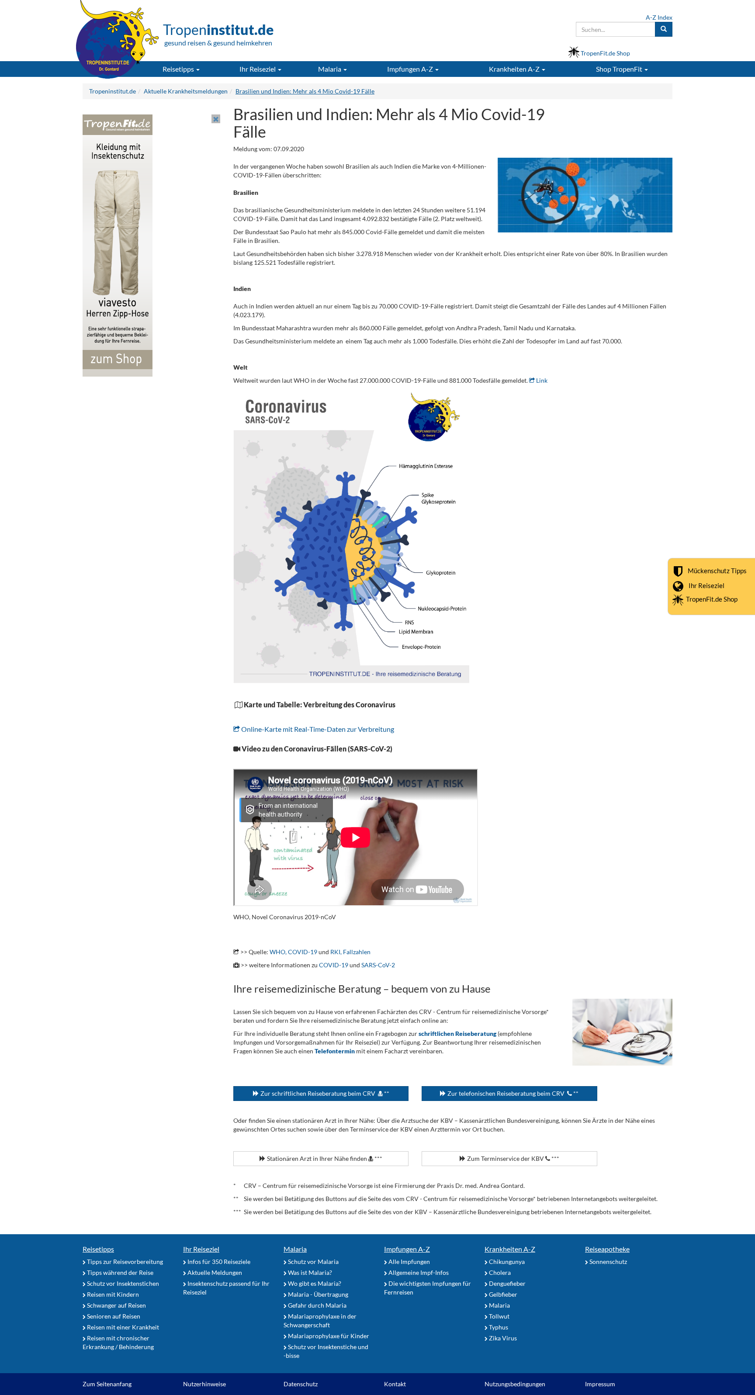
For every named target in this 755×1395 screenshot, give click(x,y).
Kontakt (395, 1384)
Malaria (295, 1249)
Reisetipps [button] (179, 69)
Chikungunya (506, 1261)
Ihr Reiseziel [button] (258, 69)
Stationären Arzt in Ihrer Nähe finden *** (324, 1158)
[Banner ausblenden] (216, 119)
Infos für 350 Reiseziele (218, 1261)
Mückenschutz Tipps (717, 571)
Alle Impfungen (408, 1261)
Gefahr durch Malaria (316, 1305)
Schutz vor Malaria (313, 1261)
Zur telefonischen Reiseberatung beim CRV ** (512, 1093)
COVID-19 (333, 965)
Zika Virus (502, 1338)
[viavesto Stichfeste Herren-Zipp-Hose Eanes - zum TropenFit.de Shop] (117, 245)
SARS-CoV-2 (378, 965)
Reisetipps (98, 1249)
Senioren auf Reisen (113, 1316)
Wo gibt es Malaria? (314, 1283)
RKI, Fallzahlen (350, 951)
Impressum (600, 1384)
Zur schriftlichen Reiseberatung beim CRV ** (324, 1093)
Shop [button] (619, 69)
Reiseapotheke (607, 1249)
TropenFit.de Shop (712, 599)
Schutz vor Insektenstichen (122, 1283)
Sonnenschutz (607, 1261)
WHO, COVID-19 (293, 951)
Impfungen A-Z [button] (410, 69)
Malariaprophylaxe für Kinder (328, 1336)
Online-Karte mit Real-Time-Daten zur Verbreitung (317, 729)
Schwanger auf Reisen (116, 1305)
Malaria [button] (330, 69)
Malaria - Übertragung (317, 1294)
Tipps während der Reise (119, 1272)
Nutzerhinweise (204, 1384)
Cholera (499, 1272)
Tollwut (498, 1316)
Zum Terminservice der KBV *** (512, 1158)
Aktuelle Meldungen (214, 1272)
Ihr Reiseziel (706, 585)
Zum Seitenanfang (107, 1384)
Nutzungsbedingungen (515, 1384)
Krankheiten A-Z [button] (515, 69)
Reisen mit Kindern (112, 1294)
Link (541, 380)
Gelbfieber (502, 1294)
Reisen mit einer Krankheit (122, 1327)
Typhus (498, 1327)
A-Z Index (659, 17)
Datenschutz (301, 1384)
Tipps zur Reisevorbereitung (124, 1261)
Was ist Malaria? (309, 1272)
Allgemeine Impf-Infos (418, 1272)
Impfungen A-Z (407, 1249)
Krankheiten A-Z (510, 1249)
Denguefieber (507, 1283)
